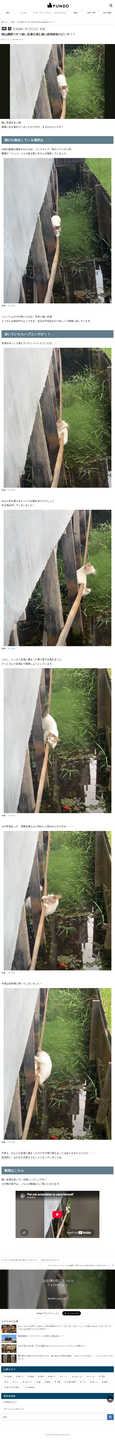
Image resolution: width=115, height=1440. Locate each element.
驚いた (21, 1376)
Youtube (19, 29)
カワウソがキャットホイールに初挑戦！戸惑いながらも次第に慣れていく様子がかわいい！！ (79, 1265)
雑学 (7, 13)
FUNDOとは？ (10, 1402)
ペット (65, 1376)
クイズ (92, 1376)
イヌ (84, 1382)
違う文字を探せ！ (14, 1387)
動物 (75, 13)
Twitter (9, 1376)
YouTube (11, 306)
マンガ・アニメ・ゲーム (42, 13)
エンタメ (23, 13)
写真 (103, 1376)
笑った (95, 1382)
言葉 (58, 1382)
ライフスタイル (60, 13)
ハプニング (32, 29)
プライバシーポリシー (13, 1409)
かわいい (28, 1382)
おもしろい (78, 1376)
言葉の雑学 (71, 1382)
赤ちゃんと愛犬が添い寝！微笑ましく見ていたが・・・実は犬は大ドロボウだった (31, 1260)
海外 (106, 1382)
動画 (48, 1382)
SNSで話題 (107, 13)
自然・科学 (91, 13)
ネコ (17, 1382)
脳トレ (53, 1376)
